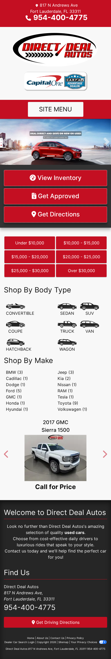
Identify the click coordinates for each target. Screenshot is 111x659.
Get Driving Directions (57, 622)
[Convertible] (20, 309)
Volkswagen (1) (72, 409)
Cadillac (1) (17, 378)
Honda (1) (15, 403)
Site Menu (55, 109)
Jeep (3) (66, 372)
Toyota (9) (68, 403)
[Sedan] (67, 309)
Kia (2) (64, 378)
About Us (42, 637)
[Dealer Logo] (55, 49)
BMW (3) (14, 372)
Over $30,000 (81, 270)
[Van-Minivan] (89, 327)
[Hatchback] (18, 345)
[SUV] (89, 309)
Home (30, 637)
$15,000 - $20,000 (29, 256)
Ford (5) (14, 390)
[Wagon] (67, 345)
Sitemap (63, 642)
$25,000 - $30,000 (30, 270)
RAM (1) (65, 390)
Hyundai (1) (17, 409)
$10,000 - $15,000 (81, 242)
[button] (4, 142)
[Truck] (67, 327)
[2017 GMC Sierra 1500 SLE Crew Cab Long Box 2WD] (49, 458)
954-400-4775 (60, 17)
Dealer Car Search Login (19, 642)
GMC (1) (14, 396)
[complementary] (95, 643)
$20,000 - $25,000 (81, 256)
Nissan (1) (67, 384)
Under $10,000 (29, 242)
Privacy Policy (75, 637)
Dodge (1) (15, 384)
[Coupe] (15, 327)
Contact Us (57, 637)
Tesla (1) (66, 396)
